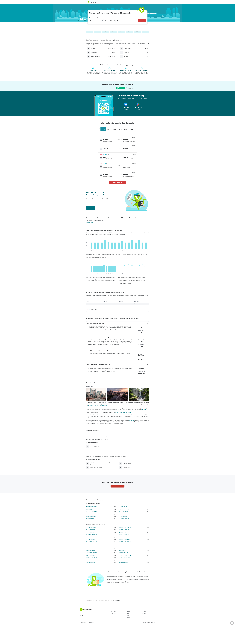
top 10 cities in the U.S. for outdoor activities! (97, 405)
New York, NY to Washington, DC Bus (93, 553)
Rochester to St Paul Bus (91, 516)
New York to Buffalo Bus (90, 560)
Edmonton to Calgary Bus (91, 548)
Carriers (121, 31)
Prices (113, 31)
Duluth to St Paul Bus (90, 507)
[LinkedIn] (84, 615)
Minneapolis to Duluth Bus (124, 530)
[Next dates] (136, 129)
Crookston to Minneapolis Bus (92, 513)
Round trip (99, 17)
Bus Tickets (88, 600)
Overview (98, 31)
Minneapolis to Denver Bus (124, 534)
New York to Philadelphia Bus (124, 548)
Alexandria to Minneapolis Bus (124, 509)
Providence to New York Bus (91, 557)
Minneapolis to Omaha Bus (124, 532)
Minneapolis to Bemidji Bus (91, 532)
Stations (145, 31)
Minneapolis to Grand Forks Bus (92, 537)
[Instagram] (80, 615)
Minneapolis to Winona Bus (91, 529)
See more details (89, 222)
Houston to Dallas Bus (123, 550)
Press (128, 615)
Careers (128, 617)
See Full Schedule (117, 182)
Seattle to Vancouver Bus (91, 559)
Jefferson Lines (90, 303)
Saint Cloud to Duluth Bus (124, 519)
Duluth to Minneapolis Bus (91, 514)
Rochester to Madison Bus (91, 509)
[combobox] (94, 20)
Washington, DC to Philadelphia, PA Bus (126, 560)
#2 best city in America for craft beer (123, 412)
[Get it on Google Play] (138, 104)
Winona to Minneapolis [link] (115, 600)
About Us (128, 611)
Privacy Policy (153, 622)
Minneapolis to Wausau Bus (91, 534)
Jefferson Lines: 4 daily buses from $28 (95, 220)
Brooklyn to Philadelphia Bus (124, 557)
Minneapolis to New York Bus (124, 536)
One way (92, 17)
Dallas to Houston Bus (90, 555)
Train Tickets (113, 613)
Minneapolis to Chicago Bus (91, 519)
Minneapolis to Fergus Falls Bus (125, 527)
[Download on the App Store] (126, 104)
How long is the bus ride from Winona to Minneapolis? (99, 337)
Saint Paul (131, 420)
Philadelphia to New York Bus (91, 552)
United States (94, 600)
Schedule (90, 31)
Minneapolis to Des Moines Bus (125, 541)
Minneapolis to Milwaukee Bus (124, 529)
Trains (105, 2)
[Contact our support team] (232, 623)
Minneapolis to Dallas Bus (91, 527)
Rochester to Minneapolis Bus (124, 514)
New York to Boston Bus (123, 562)
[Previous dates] (99, 129)
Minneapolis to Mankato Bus (91, 536)
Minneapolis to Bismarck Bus (91, 541)
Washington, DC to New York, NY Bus (126, 555)
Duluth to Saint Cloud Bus (124, 513)
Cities (137, 31)
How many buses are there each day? (95, 323)
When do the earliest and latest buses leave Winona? (98, 350)
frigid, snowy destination (124, 414)
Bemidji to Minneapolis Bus (124, 518)
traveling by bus (143, 421)
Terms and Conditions (146, 622)
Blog (127, 2)
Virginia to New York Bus (123, 516)
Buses (99, 2)
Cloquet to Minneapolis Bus (91, 506)
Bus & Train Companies (113, 2)
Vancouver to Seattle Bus (91, 562)
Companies (144, 613)
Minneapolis (107, 600)
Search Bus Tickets (117, 486)
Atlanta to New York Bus (90, 550)
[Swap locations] (102, 20)
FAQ (129, 31)
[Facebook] (82, 615)
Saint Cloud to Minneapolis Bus (92, 511)
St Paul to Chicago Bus (123, 507)
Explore (123, 2)
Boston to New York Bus (123, 553)
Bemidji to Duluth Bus (123, 506)
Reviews (105, 31)
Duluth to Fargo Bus (90, 518)
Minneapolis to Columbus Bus (91, 539)
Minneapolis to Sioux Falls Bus (92, 530)
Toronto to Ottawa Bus (123, 559)
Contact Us (144, 611)
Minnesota (101, 600)
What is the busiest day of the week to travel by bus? (98, 364)
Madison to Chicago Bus (123, 552)
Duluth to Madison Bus (123, 511)
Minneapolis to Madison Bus (124, 539)
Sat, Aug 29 (120, 20)
